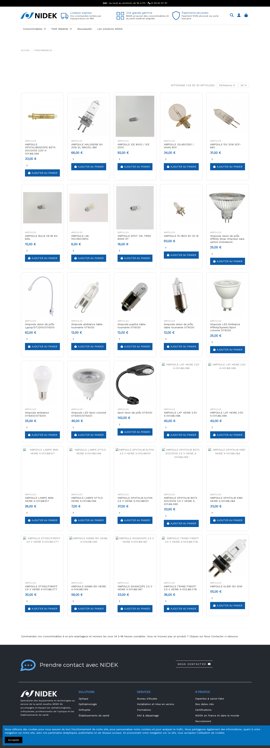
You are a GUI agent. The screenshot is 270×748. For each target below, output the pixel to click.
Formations (144, 709)
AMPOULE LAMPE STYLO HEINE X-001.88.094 (87, 499)
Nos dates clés (204, 704)
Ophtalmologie (88, 704)
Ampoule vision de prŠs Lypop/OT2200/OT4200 (40, 326)
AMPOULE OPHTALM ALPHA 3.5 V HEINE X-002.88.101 (135, 499)
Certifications (203, 709)
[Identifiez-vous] (239, 15)
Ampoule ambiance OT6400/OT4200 (37, 414)
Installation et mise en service (155, 704)
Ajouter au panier (44, 172)
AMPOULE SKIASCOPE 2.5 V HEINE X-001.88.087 (135, 588)
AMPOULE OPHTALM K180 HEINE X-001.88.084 (226, 499)
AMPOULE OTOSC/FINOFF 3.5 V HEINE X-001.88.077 (41, 588)
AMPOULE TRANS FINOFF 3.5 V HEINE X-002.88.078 (180, 588)
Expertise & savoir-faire (209, 698)
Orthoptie (84, 709)
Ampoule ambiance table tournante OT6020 (86, 326)
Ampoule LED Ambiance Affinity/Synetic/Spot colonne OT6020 (225, 327)
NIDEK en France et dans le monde (217, 715)
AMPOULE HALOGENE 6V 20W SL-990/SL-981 (87, 146)
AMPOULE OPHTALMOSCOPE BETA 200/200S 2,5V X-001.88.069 (40, 149)
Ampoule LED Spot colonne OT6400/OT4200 (88, 414)
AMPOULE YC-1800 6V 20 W (181, 235)
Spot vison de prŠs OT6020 (135, 412)
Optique (83, 698)
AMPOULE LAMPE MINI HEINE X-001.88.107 (39, 499)
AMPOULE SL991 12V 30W (226, 586)
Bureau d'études (147, 698)
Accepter (13, 739)
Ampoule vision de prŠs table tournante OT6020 (179, 326)
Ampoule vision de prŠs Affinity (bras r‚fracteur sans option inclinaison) (227, 239)
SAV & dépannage (148, 715)
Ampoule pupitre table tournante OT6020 (132, 326)
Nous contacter (192, 664)
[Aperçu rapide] (59, 100)
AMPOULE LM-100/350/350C (80, 237)
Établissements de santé (94, 715)
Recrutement (203, 721)
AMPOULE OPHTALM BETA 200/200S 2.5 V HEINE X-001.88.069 (180, 501)
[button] (34, 29)
